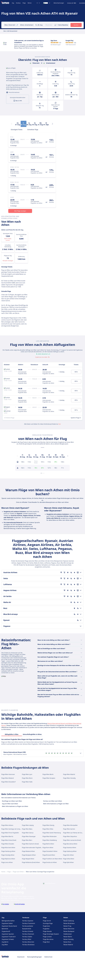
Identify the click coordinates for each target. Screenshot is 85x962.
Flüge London (47, 937)
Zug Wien (5, 945)
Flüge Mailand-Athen (28, 851)
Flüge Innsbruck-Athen (49, 862)
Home (3, 872)
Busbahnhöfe (26, 929)
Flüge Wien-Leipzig (28, 825)
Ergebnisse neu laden (41, 357)
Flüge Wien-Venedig (69, 778)
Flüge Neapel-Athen (28, 859)
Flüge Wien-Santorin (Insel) (30, 844)
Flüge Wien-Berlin (47, 774)
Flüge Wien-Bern (27, 840)
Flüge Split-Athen (68, 862)
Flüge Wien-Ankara (7, 825)
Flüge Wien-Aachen (69, 829)
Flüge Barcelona (48, 939)
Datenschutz (48, 957)
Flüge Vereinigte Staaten (51, 934)
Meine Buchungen (59, 3)
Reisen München (69, 929)
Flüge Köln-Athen (68, 855)
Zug (13, 3)
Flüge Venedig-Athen (7, 855)
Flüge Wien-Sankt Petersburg (51, 833)
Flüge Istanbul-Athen (69, 847)
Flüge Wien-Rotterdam (49, 836)
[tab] (16, 129)
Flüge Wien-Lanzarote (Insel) (72, 840)
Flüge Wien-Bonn (27, 778)
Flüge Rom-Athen (47, 847)
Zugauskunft (6, 931)
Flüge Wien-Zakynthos (70, 836)
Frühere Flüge (10, 418)
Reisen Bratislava (69, 923)
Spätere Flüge (75, 418)
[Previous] (17, 456)
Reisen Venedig (68, 939)
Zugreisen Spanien (8, 934)
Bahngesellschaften (8, 921)
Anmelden (82, 3)
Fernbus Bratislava (28, 945)
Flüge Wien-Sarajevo (48, 778)
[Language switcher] (46, 3)
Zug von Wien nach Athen (10, 804)
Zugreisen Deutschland (9, 926)
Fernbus (18, 3)
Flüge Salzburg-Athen (70, 851)
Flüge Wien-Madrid (69, 774)
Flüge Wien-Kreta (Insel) (8, 840)
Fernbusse (25, 917)
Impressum (20, 957)
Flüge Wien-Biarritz (7, 836)
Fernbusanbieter (27, 926)
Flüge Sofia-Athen (68, 859)
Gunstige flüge (48, 923)
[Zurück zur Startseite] (6, 3)
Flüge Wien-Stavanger (29, 836)
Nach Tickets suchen (7, 239)
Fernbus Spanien (27, 921)
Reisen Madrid (68, 945)
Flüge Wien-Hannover (8, 774)
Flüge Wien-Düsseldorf (8, 782)
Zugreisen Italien (7, 923)
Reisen (66, 917)
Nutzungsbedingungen (34, 957)
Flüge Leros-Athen (7, 862)
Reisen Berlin (68, 937)
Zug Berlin (5, 942)
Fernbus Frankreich (28, 923)
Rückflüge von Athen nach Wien (12, 801)
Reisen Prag (67, 926)
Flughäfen (46, 929)
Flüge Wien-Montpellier (70, 825)
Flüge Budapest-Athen (29, 855)
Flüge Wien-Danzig (48, 825)
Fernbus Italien (27, 937)
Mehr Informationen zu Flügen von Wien (56, 804)
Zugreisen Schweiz (8, 939)
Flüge (24, 3)
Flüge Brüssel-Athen (48, 855)
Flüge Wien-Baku (27, 829)
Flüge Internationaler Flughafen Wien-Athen (35, 847)
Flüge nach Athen (18, 872)
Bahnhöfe (5, 929)
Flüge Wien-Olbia (47, 829)
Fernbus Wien (26, 939)
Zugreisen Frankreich (9, 937)
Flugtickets (46, 926)
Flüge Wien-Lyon (27, 774)
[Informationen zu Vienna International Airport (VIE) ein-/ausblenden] (81, 753)
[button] (39, 25)
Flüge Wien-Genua (27, 833)
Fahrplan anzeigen (8, 260)
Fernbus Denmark (28, 934)
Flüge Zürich (47, 921)
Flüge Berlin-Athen (48, 844)
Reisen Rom (67, 942)
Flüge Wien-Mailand (7, 778)
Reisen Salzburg (69, 921)
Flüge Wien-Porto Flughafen (10, 833)
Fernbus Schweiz (27, 931)
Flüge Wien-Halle (27, 782)
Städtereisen (68, 934)
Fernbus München (28, 942)
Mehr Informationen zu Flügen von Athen (15, 806)
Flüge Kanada (47, 931)
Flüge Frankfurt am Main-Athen (52, 859)
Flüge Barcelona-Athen (70, 844)
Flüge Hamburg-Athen (8, 851)
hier (59, 424)
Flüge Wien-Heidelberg (49, 840)
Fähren (30, 3)
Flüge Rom (46, 942)
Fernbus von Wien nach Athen (52, 801)
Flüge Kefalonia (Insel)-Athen (31, 862)
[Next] (52, 124)
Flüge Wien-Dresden (7, 844)
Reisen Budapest (69, 931)
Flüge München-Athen (8, 847)
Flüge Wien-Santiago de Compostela (12, 829)
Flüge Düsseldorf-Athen (49, 851)
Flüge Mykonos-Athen (8, 859)
